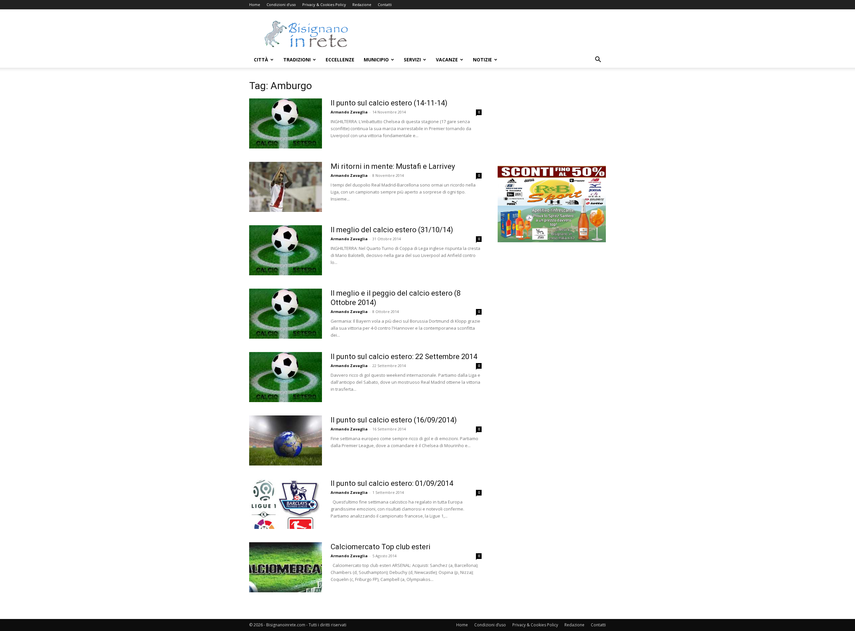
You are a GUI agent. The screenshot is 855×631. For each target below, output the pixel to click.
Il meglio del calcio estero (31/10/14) (392, 230)
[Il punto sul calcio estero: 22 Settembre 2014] (285, 377)
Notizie (482, 59)
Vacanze (447, 59)
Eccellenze (340, 59)
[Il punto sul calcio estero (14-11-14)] (285, 123)
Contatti (385, 4)
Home (254, 4)
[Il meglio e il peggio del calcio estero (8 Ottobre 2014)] (285, 314)
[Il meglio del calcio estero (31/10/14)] (285, 250)
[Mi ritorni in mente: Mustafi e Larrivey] (285, 187)
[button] (598, 60)
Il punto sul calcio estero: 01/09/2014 (392, 483)
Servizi (412, 59)
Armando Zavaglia (349, 111)
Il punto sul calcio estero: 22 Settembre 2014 (404, 356)
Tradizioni (297, 59)
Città (261, 59)
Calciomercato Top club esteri (381, 547)
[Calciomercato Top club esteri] (285, 567)
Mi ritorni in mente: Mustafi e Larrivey (393, 166)
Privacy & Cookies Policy (324, 4)
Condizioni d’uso (281, 4)
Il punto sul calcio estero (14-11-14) (389, 103)
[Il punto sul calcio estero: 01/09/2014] (285, 504)
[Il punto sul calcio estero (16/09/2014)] (285, 440)
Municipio (376, 59)
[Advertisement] (484, 34)
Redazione (361, 4)
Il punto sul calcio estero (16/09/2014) (394, 420)
